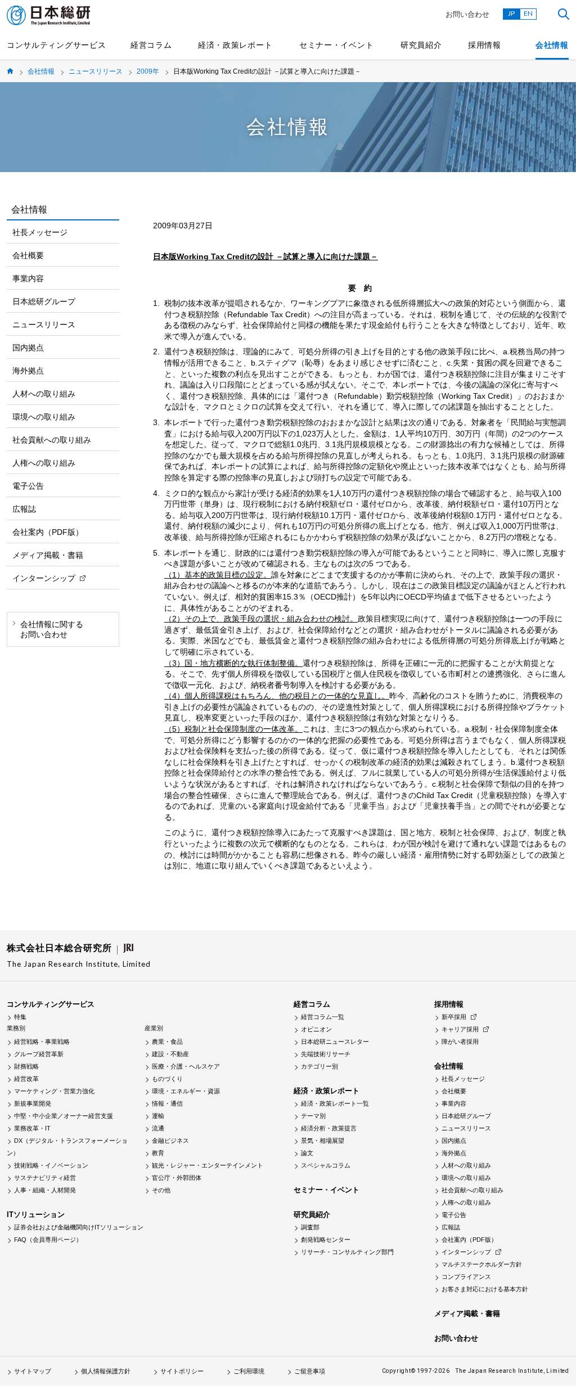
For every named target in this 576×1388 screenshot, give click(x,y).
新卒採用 (454, 1016)
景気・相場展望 (322, 1140)
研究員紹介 (421, 44)
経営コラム (151, 44)
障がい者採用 (460, 1041)
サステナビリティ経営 (45, 1177)
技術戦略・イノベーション (51, 1165)
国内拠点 (28, 347)
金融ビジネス (170, 1140)
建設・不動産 (170, 1054)
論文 (307, 1153)
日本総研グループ (43, 301)
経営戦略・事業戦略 (42, 1041)
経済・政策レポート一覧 (335, 1103)
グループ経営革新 (39, 1054)
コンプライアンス (466, 1276)
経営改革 (26, 1078)
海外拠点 (28, 370)
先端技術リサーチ (325, 1054)
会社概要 (28, 255)
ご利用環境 (248, 1371)
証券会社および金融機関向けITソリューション (78, 1227)
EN (528, 13)
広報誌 (24, 508)
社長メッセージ (40, 232)
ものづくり (167, 1078)
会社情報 (552, 44)
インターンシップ (43, 578)
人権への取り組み (43, 462)
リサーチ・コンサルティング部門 (347, 1252)
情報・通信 (167, 1103)
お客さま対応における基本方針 (485, 1289)
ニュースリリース (96, 71)
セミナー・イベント (336, 44)
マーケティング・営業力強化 (54, 1091)
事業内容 (28, 278)
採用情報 (484, 44)
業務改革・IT (32, 1128)
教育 (158, 1153)
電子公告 (28, 485)
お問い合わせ (467, 14)
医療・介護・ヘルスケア (186, 1066)
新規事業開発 (32, 1103)
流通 (158, 1128)
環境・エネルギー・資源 (186, 1091)
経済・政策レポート (235, 44)
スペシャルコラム (325, 1165)
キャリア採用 (460, 1029)
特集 (20, 1016)
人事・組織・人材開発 (45, 1190)
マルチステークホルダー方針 (482, 1264)
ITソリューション (36, 1214)
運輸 (158, 1115)
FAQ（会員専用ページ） (48, 1239)
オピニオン (316, 1029)
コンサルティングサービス (56, 44)
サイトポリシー (182, 1371)
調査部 (310, 1227)
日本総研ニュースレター (335, 1041)
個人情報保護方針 (105, 1371)
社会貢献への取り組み (51, 439)
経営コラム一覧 (322, 1016)
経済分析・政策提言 (329, 1128)
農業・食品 (167, 1041)
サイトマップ (32, 1371)
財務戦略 (26, 1066)
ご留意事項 (309, 1371)
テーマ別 (313, 1115)
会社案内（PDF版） (47, 532)
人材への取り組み (43, 393)
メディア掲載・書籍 (47, 555)
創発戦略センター (325, 1239)
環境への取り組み (43, 416)
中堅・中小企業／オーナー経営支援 (63, 1115)
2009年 (148, 71)
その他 (161, 1190)
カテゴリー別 (319, 1066)
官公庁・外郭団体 (176, 1177)
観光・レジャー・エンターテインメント (207, 1165)
